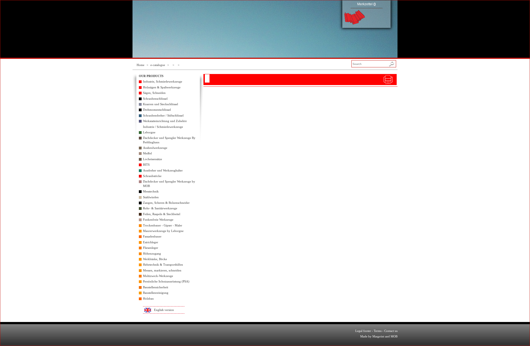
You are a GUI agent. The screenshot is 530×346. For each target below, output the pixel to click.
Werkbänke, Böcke (155, 259)
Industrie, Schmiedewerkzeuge (162, 81)
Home (140, 65)
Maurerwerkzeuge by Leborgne (163, 231)
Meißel (147, 153)
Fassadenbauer (152, 236)
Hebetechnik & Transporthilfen (163, 264)
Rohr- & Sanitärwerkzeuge (160, 208)
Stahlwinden (151, 197)
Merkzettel (366, 4)
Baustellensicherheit (155, 287)
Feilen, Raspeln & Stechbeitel (161, 214)
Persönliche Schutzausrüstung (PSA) (166, 281)
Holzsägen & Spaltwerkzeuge (162, 87)
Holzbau (148, 298)
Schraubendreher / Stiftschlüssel (163, 115)
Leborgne (149, 132)
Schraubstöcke (152, 176)
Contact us (391, 330)
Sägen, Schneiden (154, 92)
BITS (146, 164)
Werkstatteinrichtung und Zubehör (165, 121)
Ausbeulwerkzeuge (155, 147)
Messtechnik (151, 191)
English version (164, 309)
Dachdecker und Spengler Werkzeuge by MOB (169, 183)
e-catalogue (157, 65)
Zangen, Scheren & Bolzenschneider (166, 202)
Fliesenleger (150, 247)
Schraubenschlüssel (155, 98)
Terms (377, 330)
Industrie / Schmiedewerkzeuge (163, 126)
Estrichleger (150, 242)
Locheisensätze (152, 159)
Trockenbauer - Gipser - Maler (162, 225)
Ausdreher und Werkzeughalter (163, 170)
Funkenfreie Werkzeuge (158, 219)
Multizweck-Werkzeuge (158, 276)
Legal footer (363, 330)
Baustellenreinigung (155, 292)
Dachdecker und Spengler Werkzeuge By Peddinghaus (169, 140)
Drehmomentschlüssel (157, 109)
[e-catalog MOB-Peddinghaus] (193, 17)
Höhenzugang (152, 253)
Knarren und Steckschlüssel (160, 104)
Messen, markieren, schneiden (162, 270)
